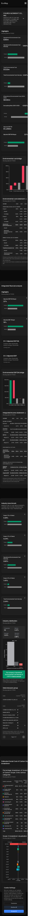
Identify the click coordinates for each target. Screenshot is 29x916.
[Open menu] (25, 3)
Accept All (14, 911)
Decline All (14, 907)
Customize (14, 903)
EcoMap (4, 3)
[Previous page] (4, 737)
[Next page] (23, 737)
